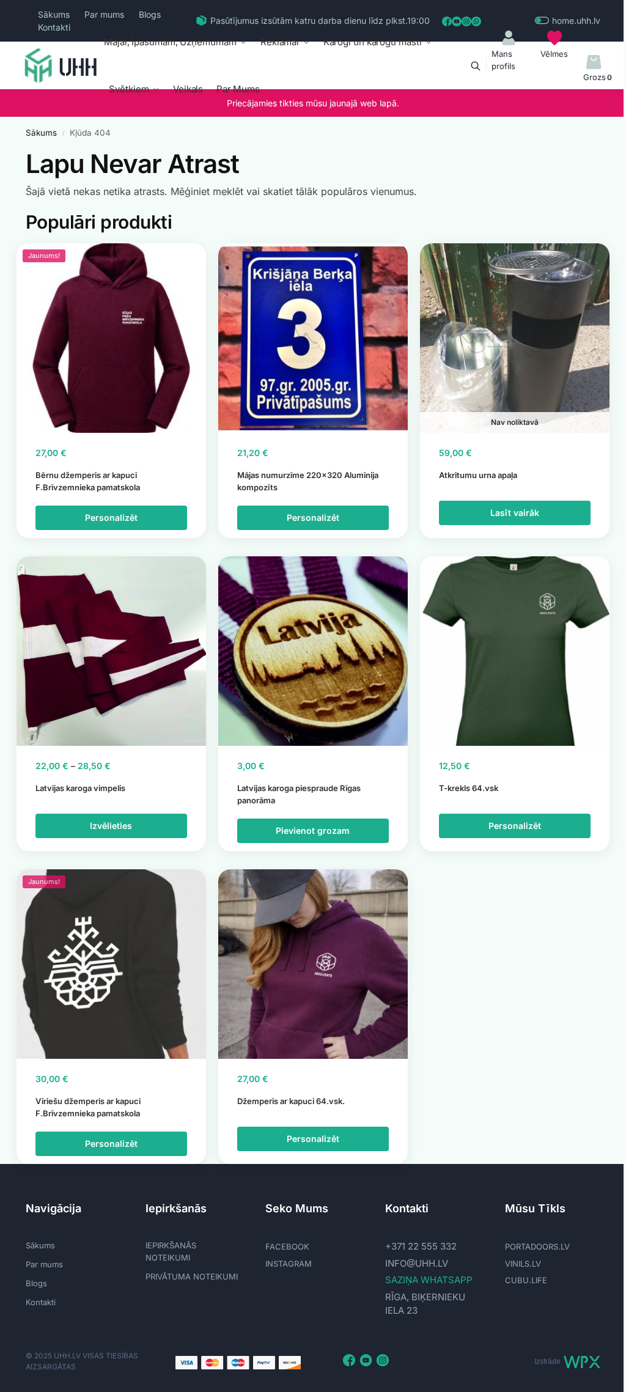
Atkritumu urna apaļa (478, 475)
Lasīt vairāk (514, 512)
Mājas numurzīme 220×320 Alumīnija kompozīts (307, 481)
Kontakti (54, 27)
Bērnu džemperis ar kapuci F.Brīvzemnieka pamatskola (87, 481)
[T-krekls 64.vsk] (514, 651)
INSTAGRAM (288, 1264)
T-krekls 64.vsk (468, 788)
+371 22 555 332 (421, 1246)
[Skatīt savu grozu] (594, 62)
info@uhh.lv (416, 1263)
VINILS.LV (523, 1264)
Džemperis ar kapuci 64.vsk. (291, 1101)
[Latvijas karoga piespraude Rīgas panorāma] (313, 651)
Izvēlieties (111, 825)
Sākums (54, 14)
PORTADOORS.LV (537, 1246)
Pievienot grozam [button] (313, 830)
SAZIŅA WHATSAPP (429, 1280)
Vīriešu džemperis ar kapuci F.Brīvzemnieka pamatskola (88, 1107)
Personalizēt (111, 517)
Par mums (104, 14)
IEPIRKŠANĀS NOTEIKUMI (170, 1251)
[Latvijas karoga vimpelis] (111, 651)
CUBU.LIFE (526, 1280)
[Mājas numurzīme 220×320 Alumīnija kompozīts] (313, 338)
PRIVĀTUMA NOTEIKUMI (191, 1276)
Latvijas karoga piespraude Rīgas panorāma (299, 794)
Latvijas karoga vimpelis (80, 788)
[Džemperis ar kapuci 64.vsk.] (313, 964)
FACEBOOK (287, 1246)
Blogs (150, 14)
